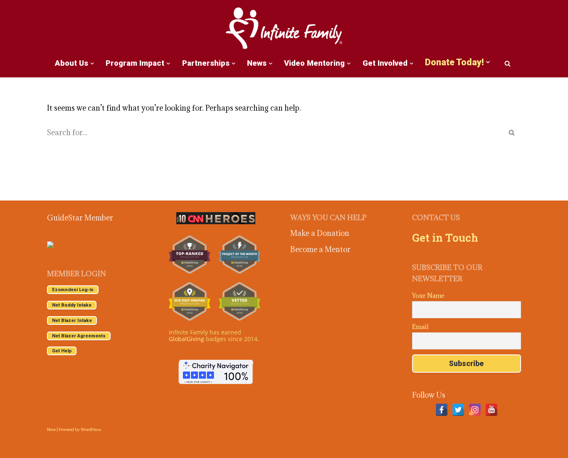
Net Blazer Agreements (79, 336)
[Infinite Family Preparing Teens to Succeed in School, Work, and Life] (284, 28)
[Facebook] (441, 410)
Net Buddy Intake (71, 305)
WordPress (91, 429)
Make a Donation (319, 233)
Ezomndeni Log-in (73, 289)
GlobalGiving (186, 339)
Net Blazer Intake (72, 320)
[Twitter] (458, 410)
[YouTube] (491, 410)
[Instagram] (475, 410)
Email (420, 327)
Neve (51, 429)
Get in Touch (445, 237)
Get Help (62, 351)
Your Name (428, 296)
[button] (92, 63)
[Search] (507, 63)
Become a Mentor (320, 249)
